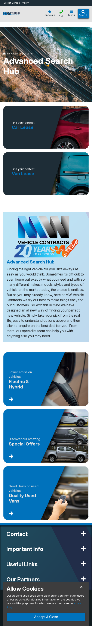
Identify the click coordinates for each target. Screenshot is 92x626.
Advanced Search (23, 53)
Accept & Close (46, 617)
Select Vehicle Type (15, 2)
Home (6, 53)
